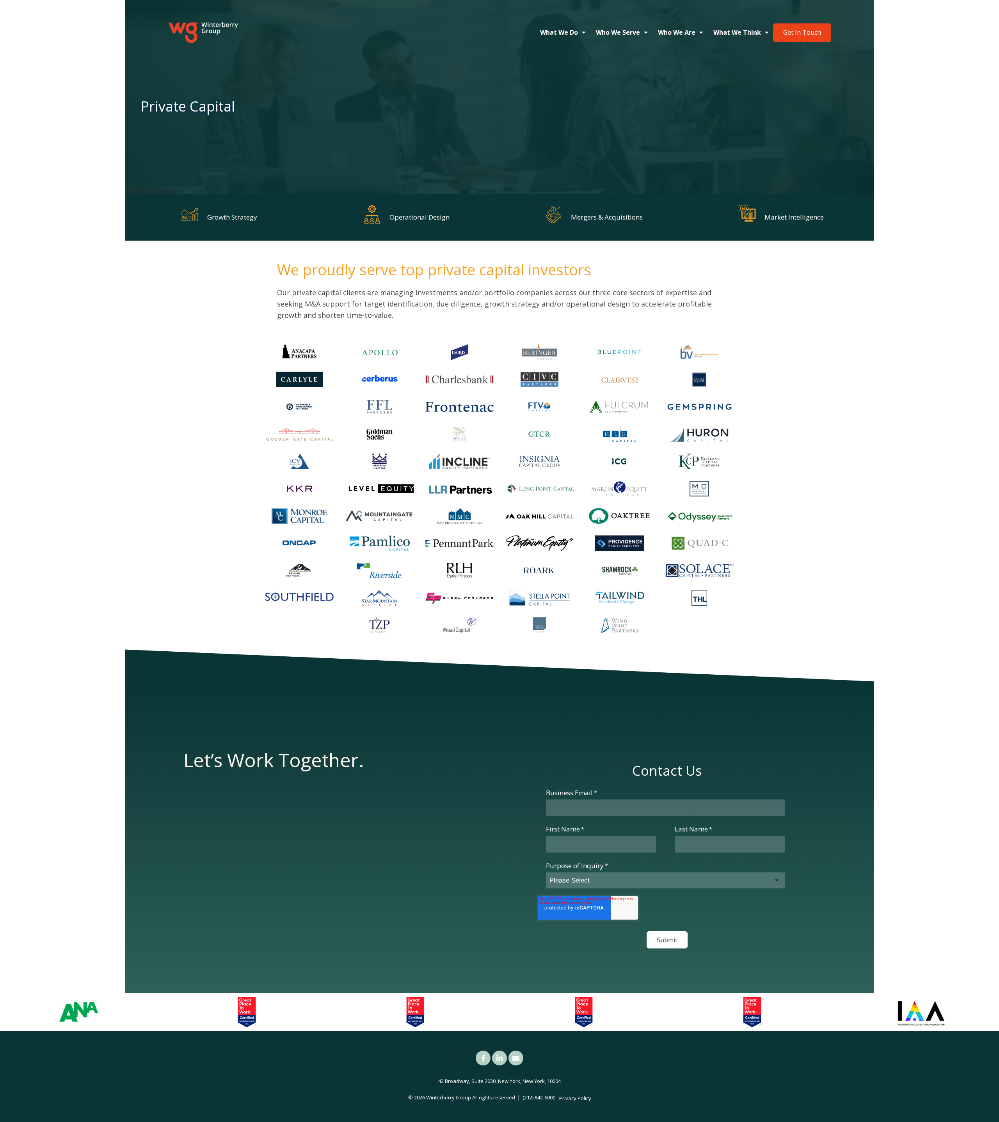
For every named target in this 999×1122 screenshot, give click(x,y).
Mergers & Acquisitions (607, 217)
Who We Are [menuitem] (676, 32)
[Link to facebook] (483, 1058)
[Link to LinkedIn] (499, 1058)
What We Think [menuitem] (737, 32)
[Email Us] (515, 1058)
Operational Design (419, 217)
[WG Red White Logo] (203, 32)
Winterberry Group (448, 1097)
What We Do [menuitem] (559, 32)
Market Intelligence (794, 217)
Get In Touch (802, 32)
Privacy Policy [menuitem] (575, 1098)
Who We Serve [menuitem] (618, 32)
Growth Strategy (232, 217)
